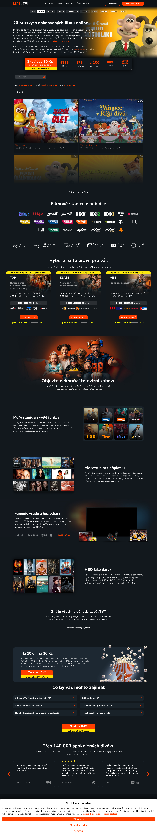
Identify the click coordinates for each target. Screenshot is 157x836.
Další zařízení (64, 535)
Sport (94, 11)
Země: (45, 85)
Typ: (22, 85)
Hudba (114, 11)
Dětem (61, 11)
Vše (33, 11)
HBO (123, 11)
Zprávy (104, 11)
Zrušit (20, 92)
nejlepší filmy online (61, 41)
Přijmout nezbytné (78, 825)
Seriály (51, 11)
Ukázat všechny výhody (78, 627)
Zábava (85, 11)
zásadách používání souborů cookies (100, 813)
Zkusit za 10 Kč (133, 3)
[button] (9, 774)
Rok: (66, 85)
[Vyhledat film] (44, 77)
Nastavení (78, 830)
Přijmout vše (78, 819)
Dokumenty (73, 11)
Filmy (41, 11)
